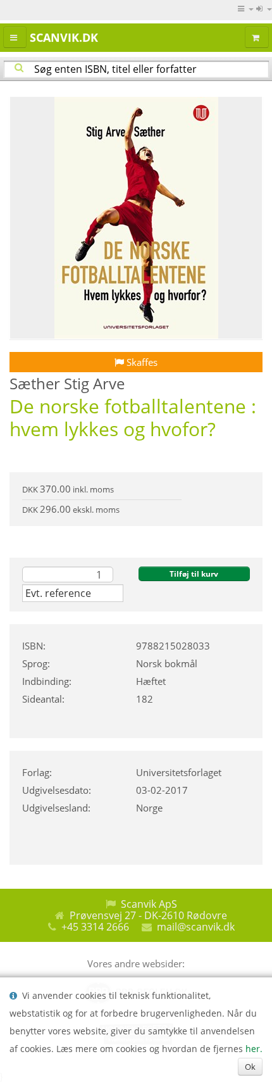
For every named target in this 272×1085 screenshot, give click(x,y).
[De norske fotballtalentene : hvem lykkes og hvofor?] (136, 217)
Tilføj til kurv (194, 573)
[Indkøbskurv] (257, 37)
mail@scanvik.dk (196, 927)
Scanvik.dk (64, 37)
